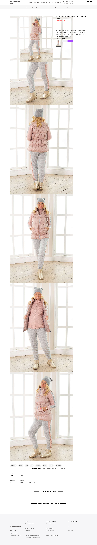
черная (51, 465)
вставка (20, 465)
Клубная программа (29, 523)
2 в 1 (32, 465)
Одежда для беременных (39, 7)
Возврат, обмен (49, 528)
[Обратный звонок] (80, 2)
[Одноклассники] (59, 56)
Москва (11, 3)
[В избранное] (56, 52)
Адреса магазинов (29, 528)
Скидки (51, 2)
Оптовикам (58, 2)
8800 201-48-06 (68, 3)
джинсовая (58, 465)
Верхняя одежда (51, 7)
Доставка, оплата (50, 526)
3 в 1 (27, 465)
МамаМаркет (14, 2)
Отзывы (62, 468)
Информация (36, 468)
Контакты (36, 2)
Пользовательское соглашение (32, 537)
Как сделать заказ (50, 523)
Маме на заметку (50, 530)
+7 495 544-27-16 (68, 1)
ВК (68, 523)
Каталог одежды (25, 7)
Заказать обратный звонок (52, 535)
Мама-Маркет (13, 530)
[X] (60, 56)
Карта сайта (70, 530)
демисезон (13, 465)
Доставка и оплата (50, 468)
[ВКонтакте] (57, 56)
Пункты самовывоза (50, 533)
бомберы (38, 465)
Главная (29, 2)
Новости (27, 526)
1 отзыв (66, 24)
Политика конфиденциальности (32, 535)
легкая (44, 465)
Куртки (60, 7)
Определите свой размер (62, 47)
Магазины (44, 2)
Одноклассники (71, 526)
